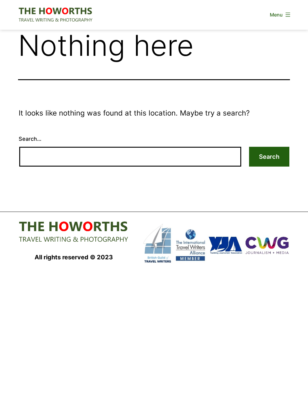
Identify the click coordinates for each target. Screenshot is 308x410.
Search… (30, 139)
